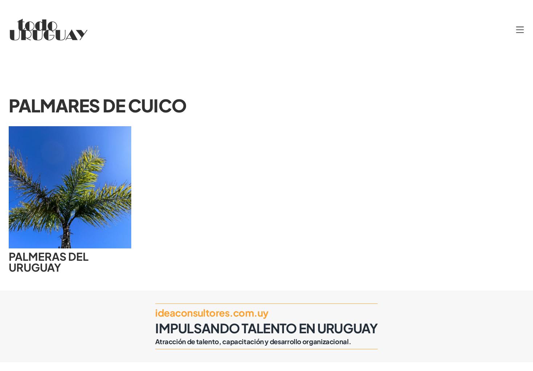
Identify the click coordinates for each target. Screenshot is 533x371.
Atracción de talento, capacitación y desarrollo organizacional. (253, 341)
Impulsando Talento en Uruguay (266, 328)
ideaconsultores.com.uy (211, 312)
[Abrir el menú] (520, 29)
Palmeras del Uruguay (48, 262)
